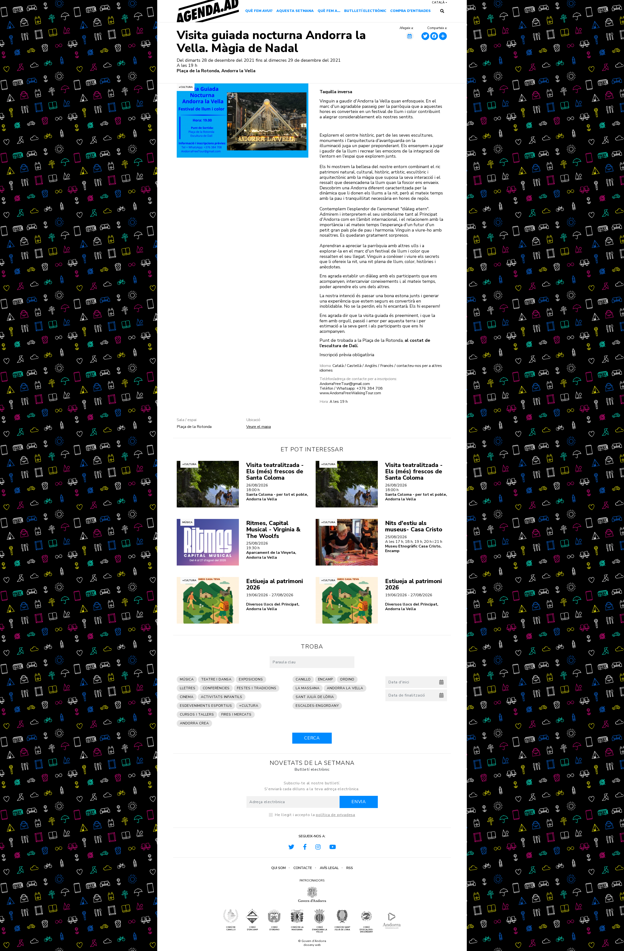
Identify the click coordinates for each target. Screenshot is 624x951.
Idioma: (326, 366)
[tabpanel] (242, 120)
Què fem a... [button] (329, 11)
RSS (349, 868)
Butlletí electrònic (365, 11)
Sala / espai (186, 420)
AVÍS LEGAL (329, 868)
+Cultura (186, 87)
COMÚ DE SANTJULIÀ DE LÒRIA (342, 928)
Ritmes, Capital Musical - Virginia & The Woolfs (273, 529)
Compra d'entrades (410, 11)
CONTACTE (302, 868)
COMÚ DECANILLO (230, 928)
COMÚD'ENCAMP (252, 928)
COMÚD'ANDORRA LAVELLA (319, 929)
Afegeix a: (407, 28)
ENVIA (358, 802)
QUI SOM (278, 868)
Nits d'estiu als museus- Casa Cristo (413, 526)
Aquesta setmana (295, 11)
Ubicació (253, 420)
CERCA (312, 738)
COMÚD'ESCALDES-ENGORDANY (366, 929)
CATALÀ (438, 2)
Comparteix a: (437, 28)
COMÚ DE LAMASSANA (297, 928)
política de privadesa (335, 815)
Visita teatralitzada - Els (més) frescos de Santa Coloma (275, 471)
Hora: (324, 401)
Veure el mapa (258, 426)
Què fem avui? (259, 11)
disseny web (312, 945)
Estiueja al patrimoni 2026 (274, 584)
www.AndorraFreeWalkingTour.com (350, 393)
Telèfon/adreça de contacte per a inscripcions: (358, 379)
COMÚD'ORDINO (274, 928)
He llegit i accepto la (315, 815)
